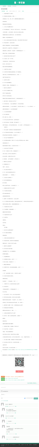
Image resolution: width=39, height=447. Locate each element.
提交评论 (35, 398)
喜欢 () (19, 371)
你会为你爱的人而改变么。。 (32, 383)
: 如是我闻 (4, 6)
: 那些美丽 (9, 6)
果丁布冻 (6, 406)
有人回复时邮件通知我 (29, 398)
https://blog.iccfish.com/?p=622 (11, 378)
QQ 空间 (9, 349)
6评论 (23, 11)
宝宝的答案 (4, 9)
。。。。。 (3, 383)
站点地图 (2, 445)
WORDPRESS (15, 444)
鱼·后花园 (2, 444)
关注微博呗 (35, 444)
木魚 (7, 11)
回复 (15, 406)
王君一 (6, 418)
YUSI (25, 444)
